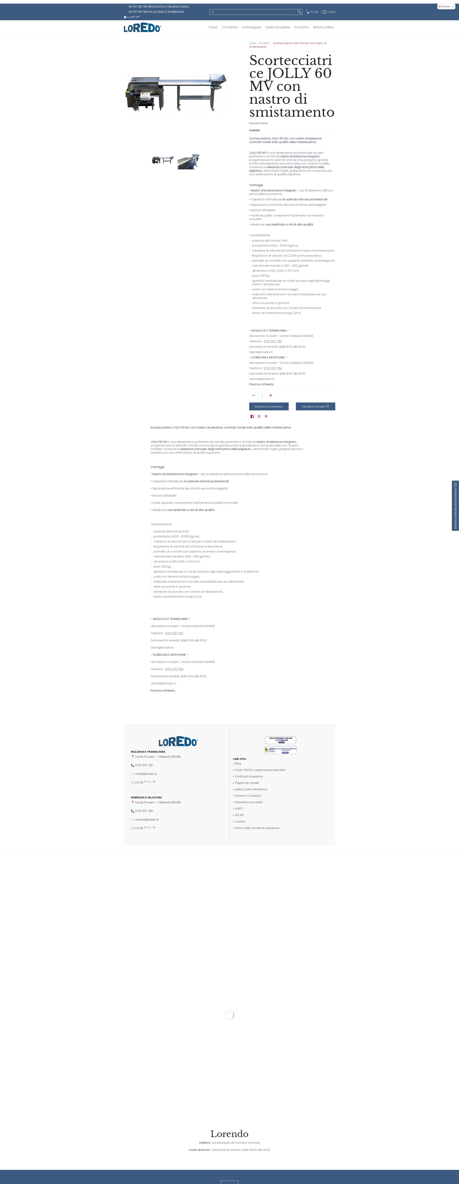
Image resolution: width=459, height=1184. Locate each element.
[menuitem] (312, 12)
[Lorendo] (142, 27)
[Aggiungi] (270, 395)
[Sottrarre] (253, 395)
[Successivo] (225, 93)
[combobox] (253, 12)
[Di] (299, 12)
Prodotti (264, 43)
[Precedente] (126, 93)
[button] (252, 416)
